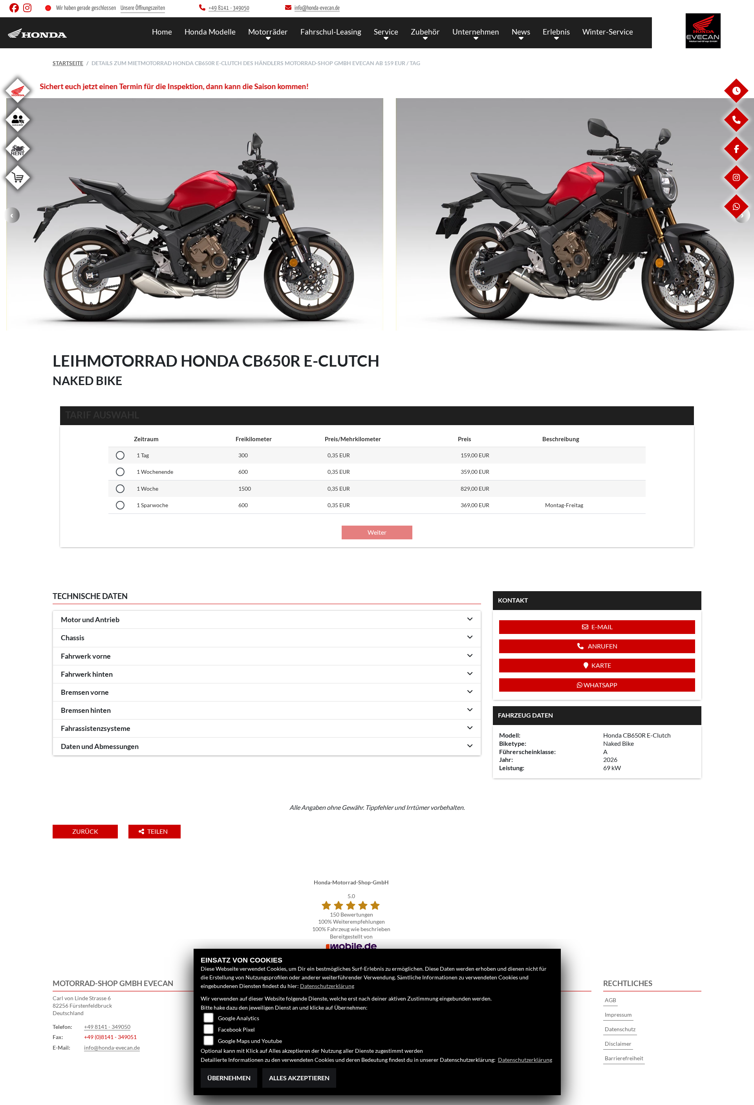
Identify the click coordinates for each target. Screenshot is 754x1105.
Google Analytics (238, 1018)
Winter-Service (607, 31)
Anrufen (602, 646)
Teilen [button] (158, 831)
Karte (601, 665)
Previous (12, 215)
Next (742, 215)
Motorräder (268, 31)
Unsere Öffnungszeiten (143, 8)
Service (386, 31)
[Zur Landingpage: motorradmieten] (17, 162)
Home (162, 31)
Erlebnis (556, 31)
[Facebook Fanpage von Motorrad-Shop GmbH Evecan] (16, 10)
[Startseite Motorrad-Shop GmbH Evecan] (703, 30)
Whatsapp (599, 685)
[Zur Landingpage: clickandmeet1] (17, 133)
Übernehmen (229, 1077)
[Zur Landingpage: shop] (17, 191)
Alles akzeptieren (299, 1077)
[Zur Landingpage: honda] (17, 104)
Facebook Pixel (236, 1029)
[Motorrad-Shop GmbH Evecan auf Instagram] (29, 10)
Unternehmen (475, 31)
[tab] (267, 620)
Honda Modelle (210, 31)
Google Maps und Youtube (250, 1040)
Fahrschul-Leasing (330, 31)
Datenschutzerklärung (327, 986)
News (521, 31)
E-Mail (602, 626)
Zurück (85, 831)
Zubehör (425, 31)
